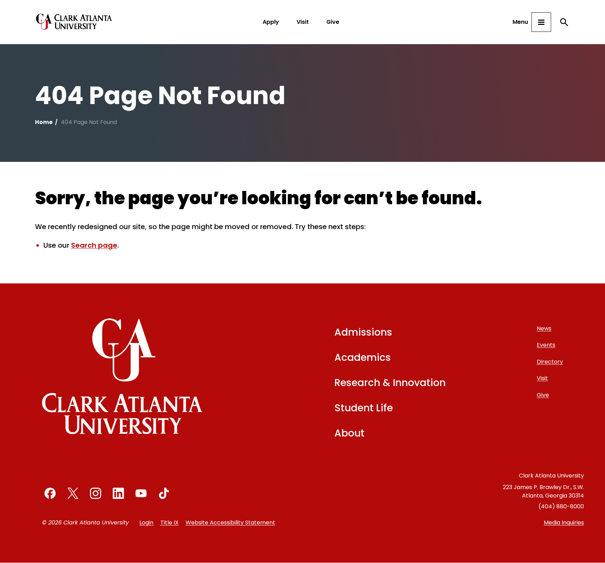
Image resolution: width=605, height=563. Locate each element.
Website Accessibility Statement (230, 523)
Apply (271, 22)
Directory (550, 362)
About (349, 433)
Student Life (363, 408)
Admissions (363, 332)
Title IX (169, 523)
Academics (362, 357)
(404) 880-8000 (561, 506)
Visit (303, 22)
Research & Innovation (390, 383)
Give (332, 22)
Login (146, 523)
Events (546, 345)
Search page (94, 245)
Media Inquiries (564, 523)
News (544, 328)
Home (44, 122)
